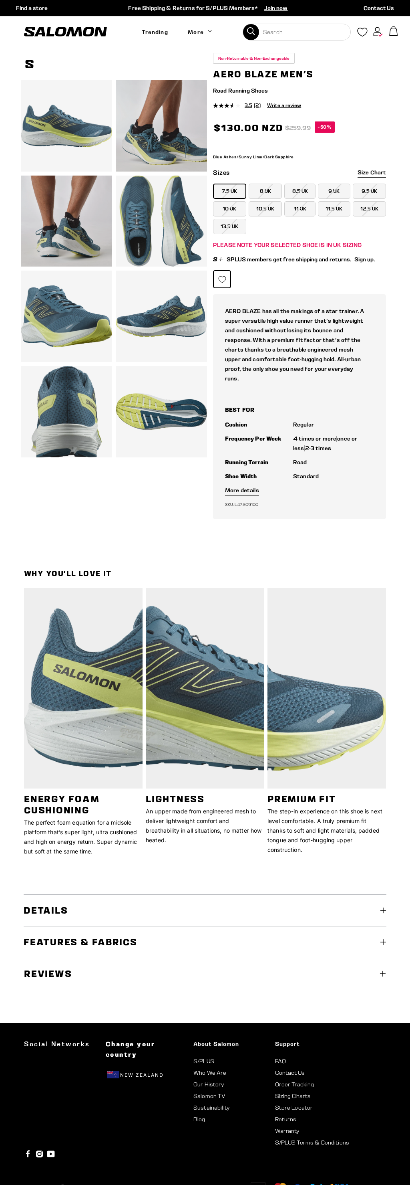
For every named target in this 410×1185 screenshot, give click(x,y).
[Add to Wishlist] (381, 65)
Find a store (32, 8)
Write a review (284, 105)
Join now (275, 8)
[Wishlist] (362, 33)
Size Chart (372, 172)
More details (242, 490)
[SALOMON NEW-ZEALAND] (65, 32)
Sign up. (364, 259)
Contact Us (379, 8)
